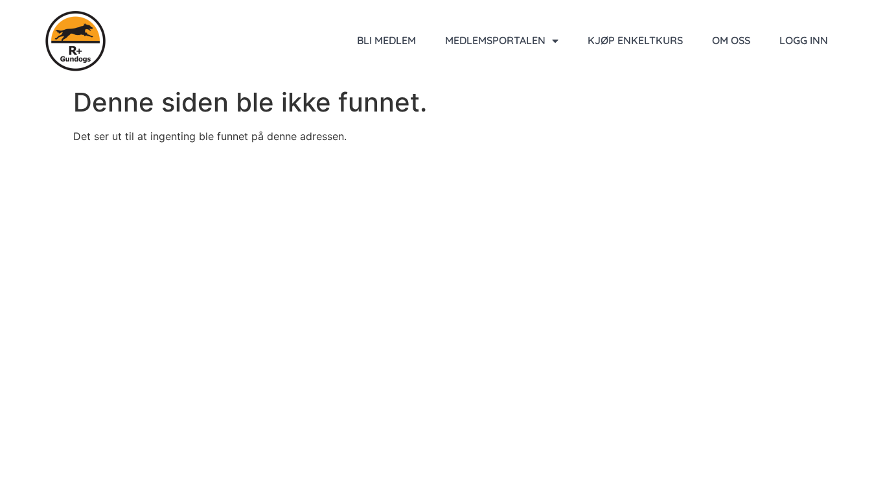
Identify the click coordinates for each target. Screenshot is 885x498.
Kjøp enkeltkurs (635, 40)
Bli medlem (386, 40)
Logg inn (803, 40)
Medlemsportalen (495, 40)
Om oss (731, 40)
